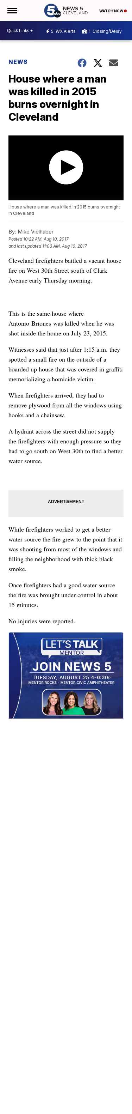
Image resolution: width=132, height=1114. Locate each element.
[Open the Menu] (11, 10)
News (18, 61)
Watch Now (111, 11)
